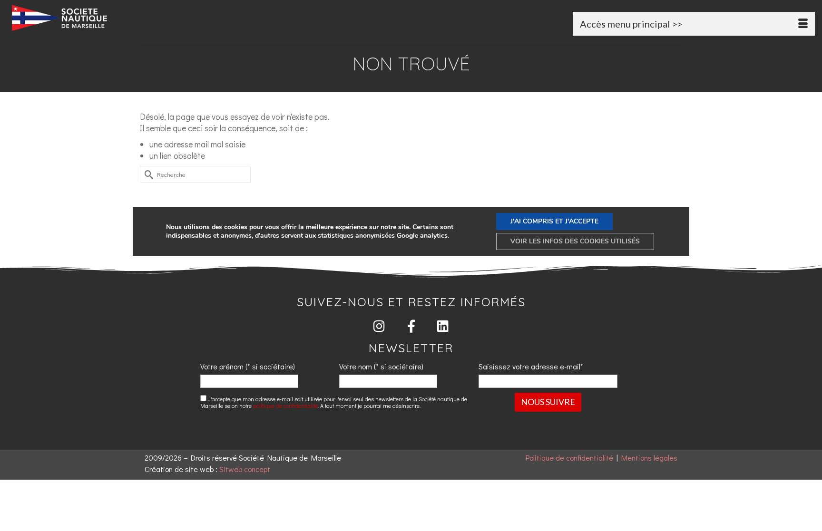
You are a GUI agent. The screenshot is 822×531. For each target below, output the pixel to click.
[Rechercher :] (195, 174)
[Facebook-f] (411, 325)
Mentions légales (649, 458)
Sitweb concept (244, 469)
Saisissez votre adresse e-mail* (531, 366)
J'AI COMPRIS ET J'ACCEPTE (554, 221)
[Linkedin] (443, 325)
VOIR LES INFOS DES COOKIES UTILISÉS (575, 241)
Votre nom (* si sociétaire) (381, 366)
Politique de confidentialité (569, 458)
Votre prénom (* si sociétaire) (247, 366)
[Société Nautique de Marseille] (139, 18)
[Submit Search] (147, 174)
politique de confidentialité (285, 405)
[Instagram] (379, 325)
